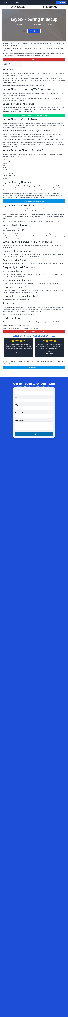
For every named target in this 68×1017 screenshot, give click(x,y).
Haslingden (14, 328)
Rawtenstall (6, 328)
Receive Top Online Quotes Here (34, 331)
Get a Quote (34, 31)
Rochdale (35, 328)
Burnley (20, 328)
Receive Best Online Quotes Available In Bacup (34, 115)
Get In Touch (61, 2)
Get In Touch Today (34, 59)
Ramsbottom (28, 328)
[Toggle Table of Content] (19, 64)
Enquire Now (34, 373)
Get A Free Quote (34, 367)
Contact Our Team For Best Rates (34, 201)
